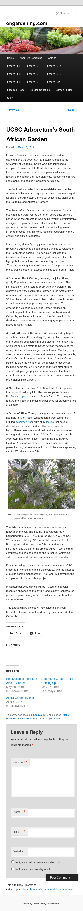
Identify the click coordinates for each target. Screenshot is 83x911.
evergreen (21, 422)
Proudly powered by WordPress (41, 903)
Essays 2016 (34, 73)
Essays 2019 (34, 81)
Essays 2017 (54, 73)
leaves (50, 422)
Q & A (10, 97)
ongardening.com (26, 23)
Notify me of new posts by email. (32, 869)
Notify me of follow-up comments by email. (38, 862)
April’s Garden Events (20, 698)
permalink (54, 718)
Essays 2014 (54, 65)
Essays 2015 (14, 73)
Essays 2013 (34, 65)
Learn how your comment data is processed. (49, 889)
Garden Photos (64, 89)
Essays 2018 (14, 81)
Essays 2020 (54, 81)
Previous (13, 110)
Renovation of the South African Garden (21, 681)
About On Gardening (31, 57)
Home (10, 57)
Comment (20, 762)
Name (19, 812)
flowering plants (20, 396)
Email (19, 831)
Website (18, 851)
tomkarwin (26, 718)
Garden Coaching (40, 89)
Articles (52, 57)
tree (30, 422)
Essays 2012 (14, 65)
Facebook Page (16, 89)
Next (72, 110)
